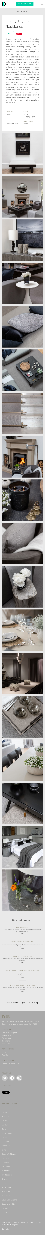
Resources (6, 1043)
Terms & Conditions (19, 1222)
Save (19, 34)
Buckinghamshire (8, 1204)
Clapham (5, 1158)
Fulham (5, 1183)
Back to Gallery (22, 11)
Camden (5, 1141)
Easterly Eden (22, 927)
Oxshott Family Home (22, 956)
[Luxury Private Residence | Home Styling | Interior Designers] (22, 717)
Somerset (6, 1196)
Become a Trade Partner (11, 1064)
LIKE (10, 33)
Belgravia (5, 1116)
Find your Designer (9, 1033)
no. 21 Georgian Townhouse (22, 985)
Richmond (6, 1166)
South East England (9, 1200)
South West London (9, 1154)
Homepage (6, 1035)
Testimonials (6, 1041)
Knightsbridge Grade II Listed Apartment (22, 970)
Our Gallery (6, 1038)
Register (5, 1055)
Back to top (33, 1003)
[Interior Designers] (4, 7)
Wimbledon (6, 1171)
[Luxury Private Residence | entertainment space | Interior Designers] (22, 197)
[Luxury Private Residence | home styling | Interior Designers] (22, 500)
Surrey (4, 1212)
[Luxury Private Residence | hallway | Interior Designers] (22, 153)
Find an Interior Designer (16, 1003)
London (5, 1108)
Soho (4, 1129)
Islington (5, 1150)
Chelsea (5, 1179)
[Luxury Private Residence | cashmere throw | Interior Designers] (22, 543)
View (22, 933)
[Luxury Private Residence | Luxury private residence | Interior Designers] (22, 370)
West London (7, 1175)
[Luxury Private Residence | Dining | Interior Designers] (22, 673)
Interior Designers (12, 1225)
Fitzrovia (5, 1121)
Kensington (6, 1187)
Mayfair (5, 1125)
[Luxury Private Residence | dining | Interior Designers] (22, 630)
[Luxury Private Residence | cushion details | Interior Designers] (22, 327)
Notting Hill (6, 1191)
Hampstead (6, 1146)
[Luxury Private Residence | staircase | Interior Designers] (22, 413)
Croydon (5, 1162)
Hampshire (6, 1208)
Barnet (4, 1137)
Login (4, 1052)
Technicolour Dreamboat (22, 942)
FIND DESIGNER (24, 4)
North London (7, 1133)
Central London (8, 1112)
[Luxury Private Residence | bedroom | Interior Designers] (22, 847)
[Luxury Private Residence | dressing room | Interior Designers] (22, 803)
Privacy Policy (6, 1222)
